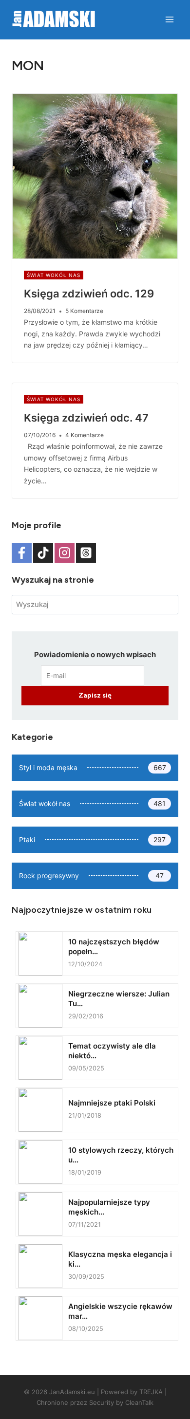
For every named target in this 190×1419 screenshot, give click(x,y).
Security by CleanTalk (121, 1402)
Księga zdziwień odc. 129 (89, 293)
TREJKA (151, 1392)
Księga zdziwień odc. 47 (86, 417)
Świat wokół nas (53, 275)
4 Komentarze (84, 435)
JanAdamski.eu (72, 1392)
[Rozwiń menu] (169, 19)
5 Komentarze (84, 310)
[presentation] (95, 176)
